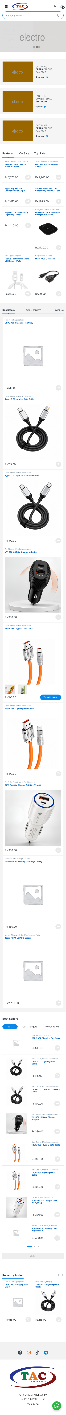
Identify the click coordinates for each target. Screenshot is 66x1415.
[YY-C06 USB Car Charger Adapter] (17, 1123)
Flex (6, 320)
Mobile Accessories (52, 209)
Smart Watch (22, 161)
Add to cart (58, 201)
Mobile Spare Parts (16, 320)
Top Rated (40, 153)
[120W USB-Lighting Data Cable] (17, 1179)
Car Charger (9, 549)
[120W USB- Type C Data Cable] (17, 1151)
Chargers (39, 209)
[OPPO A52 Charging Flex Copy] (17, 1042)
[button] (29, 1246)
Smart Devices (10, 161)
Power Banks (52, 1026)
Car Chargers (33, 309)
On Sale (24, 153)
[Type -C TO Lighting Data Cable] (17, 1068)
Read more (28, 177)
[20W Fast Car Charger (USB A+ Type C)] (17, 1207)
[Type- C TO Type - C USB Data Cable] (17, 1096)
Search (58, 15)
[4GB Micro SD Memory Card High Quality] (17, 1233)
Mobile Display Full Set (14, 935)
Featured (8, 153)
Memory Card (10, 858)
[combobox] (28, 15)
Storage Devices (23, 858)
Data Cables (9, 256)
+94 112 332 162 (29, 1399)
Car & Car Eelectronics (14, 782)
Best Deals (8, 309)
